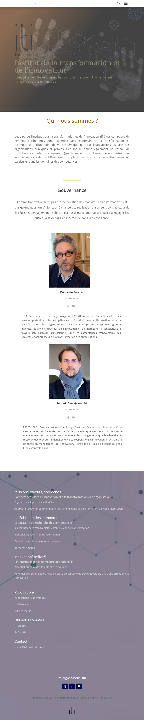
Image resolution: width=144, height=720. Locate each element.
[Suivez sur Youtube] (79, 686)
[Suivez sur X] (65, 686)
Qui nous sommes (29, 620)
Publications (24, 592)
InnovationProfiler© (30, 557)
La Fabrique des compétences (39, 518)
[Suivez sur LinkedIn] (72, 686)
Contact (20, 641)
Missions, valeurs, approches (37, 492)
